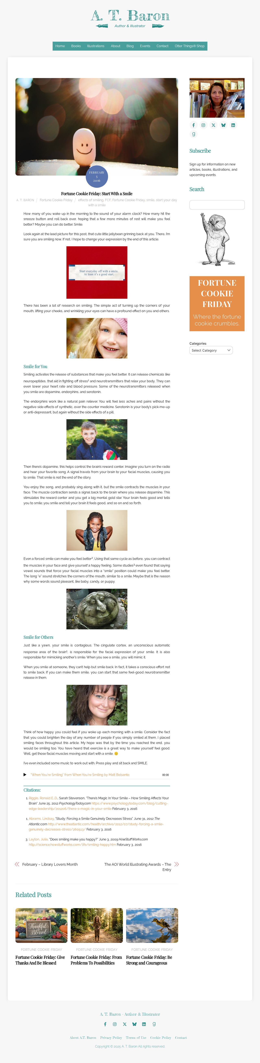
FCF (108, 200)
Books (76, 46)
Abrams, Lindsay (41, 819)
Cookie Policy (160, 1038)
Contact (162, 46)
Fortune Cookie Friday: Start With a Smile (96, 193)
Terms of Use (136, 1038)
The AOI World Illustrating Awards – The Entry (137, 867)
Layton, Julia (38, 839)
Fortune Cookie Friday (56, 200)
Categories (198, 343)
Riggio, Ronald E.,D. (43, 798)
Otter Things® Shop (190, 46)
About (115, 46)
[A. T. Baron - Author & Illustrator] (130, 27)
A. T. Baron (25, 200)
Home (60, 46)
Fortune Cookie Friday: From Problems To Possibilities (96, 959)
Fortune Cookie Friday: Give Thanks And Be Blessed (40, 959)
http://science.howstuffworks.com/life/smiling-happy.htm (72, 845)
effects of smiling (90, 200)
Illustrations (95, 46)
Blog (130, 46)
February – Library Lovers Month (50, 864)
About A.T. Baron (83, 1038)
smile (150, 200)
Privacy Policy (111, 1038)
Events (145, 46)
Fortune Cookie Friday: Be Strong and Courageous (149, 959)
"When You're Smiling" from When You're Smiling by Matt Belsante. (80, 775)
